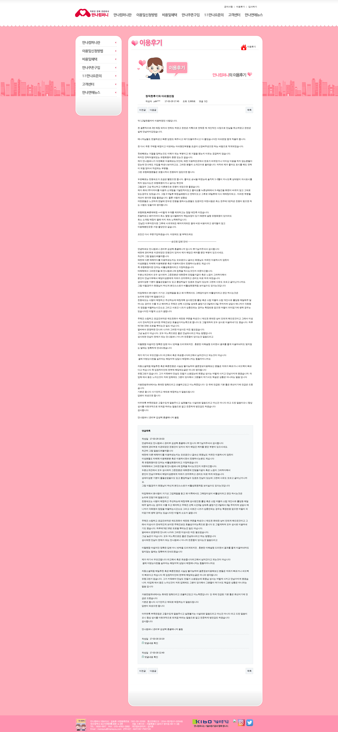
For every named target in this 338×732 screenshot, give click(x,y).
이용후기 (240, 6)
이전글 (142, 110)
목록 (249, 110)
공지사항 (228, 6)
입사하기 (252, 6)
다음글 (153, 110)
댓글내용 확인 (151, 643)
